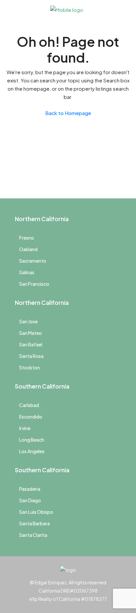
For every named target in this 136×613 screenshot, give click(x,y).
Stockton (29, 367)
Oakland (28, 249)
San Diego (30, 500)
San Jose (28, 321)
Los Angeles (32, 451)
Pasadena (29, 489)
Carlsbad (29, 405)
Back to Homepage (68, 113)
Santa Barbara (34, 523)
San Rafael (30, 344)
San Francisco (34, 284)
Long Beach (31, 440)
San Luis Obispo (36, 512)
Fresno (26, 238)
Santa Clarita (33, 535)
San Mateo (30, 333)
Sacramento (32, 261)
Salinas (26, 272)
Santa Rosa (31, 356)
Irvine (24, 428)
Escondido (30, 417)
